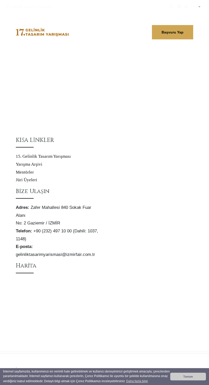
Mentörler (25, 172)
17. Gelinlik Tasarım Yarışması (29, 7)
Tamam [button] (188, 376)
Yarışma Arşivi (29, 164)
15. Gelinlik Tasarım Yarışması (43, 156)
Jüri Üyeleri (26, 179)
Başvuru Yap (173, 32)
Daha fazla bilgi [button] (137, 381)
